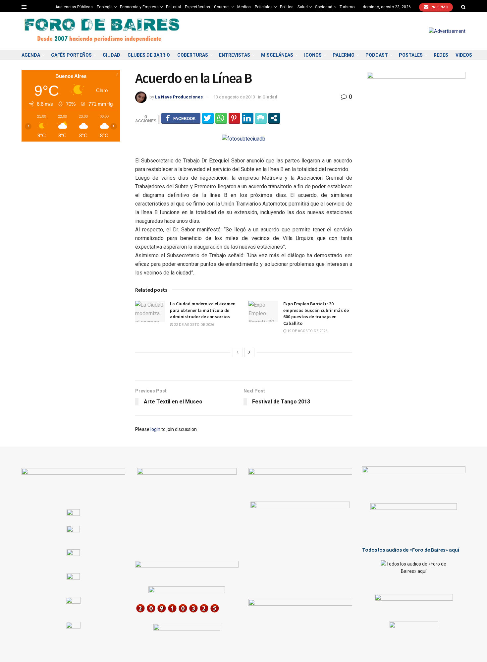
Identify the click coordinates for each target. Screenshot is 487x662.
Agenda (31, 55)
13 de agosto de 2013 (234, 96)
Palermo (438, 7)
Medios (244, 7)
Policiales (264, 7)
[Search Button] (463, 7)
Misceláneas (277, 55)
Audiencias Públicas (74, 7)
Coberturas (192, 55)
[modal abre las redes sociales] (274, 118)
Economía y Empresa (139, 7)
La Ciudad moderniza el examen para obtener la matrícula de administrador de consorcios (203, 310)
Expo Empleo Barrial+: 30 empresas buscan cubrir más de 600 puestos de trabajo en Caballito (316, 313)
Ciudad (111, 55)
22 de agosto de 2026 (193, 325)
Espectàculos (197, 7)
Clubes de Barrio (149, 55)
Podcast (376, 55)
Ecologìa (105, 7)
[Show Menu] (24, 7)
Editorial (173, 7)
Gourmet (222, 7)
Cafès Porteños (71, 55)
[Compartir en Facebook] (180, 118)
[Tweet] (208, 118)
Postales (411, 55)
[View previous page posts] (238, 352)
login (155, 429)
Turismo (347, 7)
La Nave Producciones (179, 96)
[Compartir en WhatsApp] (221, 118)
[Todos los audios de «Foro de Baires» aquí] (414, 572)
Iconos (313, 55)
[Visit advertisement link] (447, 31)
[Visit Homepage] (103, 31)
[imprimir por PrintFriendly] (261, 118)
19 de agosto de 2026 (306, 331)
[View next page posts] (249, 352)
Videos (464, 55)
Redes (441, 55)
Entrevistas (234, 55)
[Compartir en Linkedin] (247, 118)
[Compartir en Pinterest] (234, 118)
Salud (303, 7)
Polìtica (287, 7)
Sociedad (323, 7)
